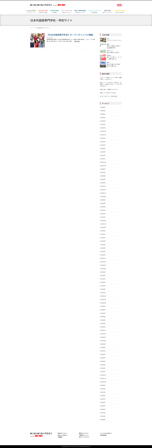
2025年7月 (102, 138)
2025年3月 (102, 152)
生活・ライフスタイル (107, 11)
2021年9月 (102, 272)
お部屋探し (55, 11)
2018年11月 (103, 378)
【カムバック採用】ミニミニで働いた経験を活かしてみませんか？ (111, 78)
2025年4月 (102, 148)
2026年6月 (102, 114)
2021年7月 (102, 279)
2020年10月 (103, 303)
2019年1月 (102, 371)
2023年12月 (103, 189)
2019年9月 (102, 344)
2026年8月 (102, 107)
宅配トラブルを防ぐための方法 (108, 93)
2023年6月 (102, 207)
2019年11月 (103, 337)
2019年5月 (102, 358)
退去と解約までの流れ (113, 52)
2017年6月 (102, 416)
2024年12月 (103, 162)
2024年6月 (102, 176)
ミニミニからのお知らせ (106, 433)
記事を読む (77, 41)
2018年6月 (102, 395)
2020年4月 (102, 323)
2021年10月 (103, 268)
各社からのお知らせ (120, 11)
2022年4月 (102, 248)
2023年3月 (102, 213)
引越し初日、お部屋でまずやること (109, 89)
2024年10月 (103, 165)
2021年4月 (102, 286)
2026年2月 (102, 124)
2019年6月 (102, 354)
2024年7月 (102, 172)
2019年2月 (102, 368)
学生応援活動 (94, 11)
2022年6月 (102, 241)
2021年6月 (102, 282)
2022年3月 (102, 251)
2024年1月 (102, 186)
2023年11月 (103, 193)
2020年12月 (103, 296)
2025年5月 (102, 145)
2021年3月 (102, 289)
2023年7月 (102, 203)
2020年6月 (102, 316)
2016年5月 (102, 419)
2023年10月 (103, 196)
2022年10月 (103, 227)
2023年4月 (102, 210)
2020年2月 (102, 327)
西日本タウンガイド (80, 11)
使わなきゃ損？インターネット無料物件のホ (114, 58)
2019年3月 (102, 365)
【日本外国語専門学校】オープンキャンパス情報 (70, 34)
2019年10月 (103, 340)
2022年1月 (102, 258)
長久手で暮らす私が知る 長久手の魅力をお (113, 65)
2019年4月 (102, 361)
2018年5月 (102, 399)
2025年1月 (102, 159)
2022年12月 (103, 220)
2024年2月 (102, 183)
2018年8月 (102, 389)
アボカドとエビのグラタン (114, 40)
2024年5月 (102, 179)
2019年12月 (103, 334)
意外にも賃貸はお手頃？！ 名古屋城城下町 (114, 47)
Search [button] (119, 5)
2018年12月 (103, 375)
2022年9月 (102, 231)
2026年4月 (102, 117)
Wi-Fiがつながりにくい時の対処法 (108, 96)
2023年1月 (102, 217)
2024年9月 (102, 169)
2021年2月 (102, 292)
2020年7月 (102, 313)
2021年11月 (103, 265)
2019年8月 (102, 347)
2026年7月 (102, 110)
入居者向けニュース (83, 435)
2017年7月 (102, 413)
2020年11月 (103, 299)
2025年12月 (103, 131)
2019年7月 (102, 351)
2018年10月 (103, 382)
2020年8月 (102, 310)
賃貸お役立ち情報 (43, 11)
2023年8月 (102, 200)
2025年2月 (102, 155)
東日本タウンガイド (66, 11)
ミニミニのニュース (31, 11)
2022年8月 (102, 234)
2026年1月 (102, 128)
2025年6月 (102, 141)
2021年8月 (102, 275)
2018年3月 (102, 406)
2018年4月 (102, 402)
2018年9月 (102, 385)
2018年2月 (102, 409)
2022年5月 (102, 244)
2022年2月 (102, 255)
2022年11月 (103, 224)
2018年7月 (102, 392)
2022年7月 (102, 237)
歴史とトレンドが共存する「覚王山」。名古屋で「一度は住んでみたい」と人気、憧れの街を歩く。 (111, 84)
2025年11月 (103, 135)
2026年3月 (102, 121)
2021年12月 (103, 262)
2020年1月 (102, 330)
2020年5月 (102, 320)
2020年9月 (102, 306)
